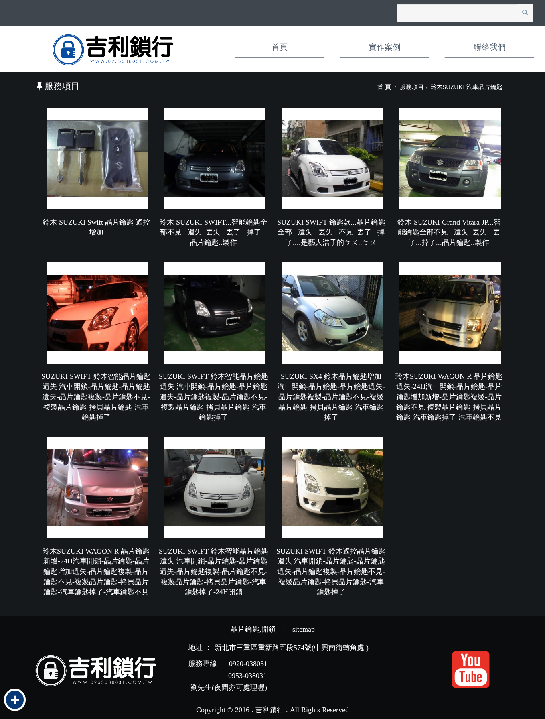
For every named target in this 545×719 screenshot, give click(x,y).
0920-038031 (248, 664)
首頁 (280, 47)
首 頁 (384, 87)
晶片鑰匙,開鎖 (253, 629)
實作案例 (385, 47)
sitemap (303, 629)
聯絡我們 (490, 47)
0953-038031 (247, 676)
